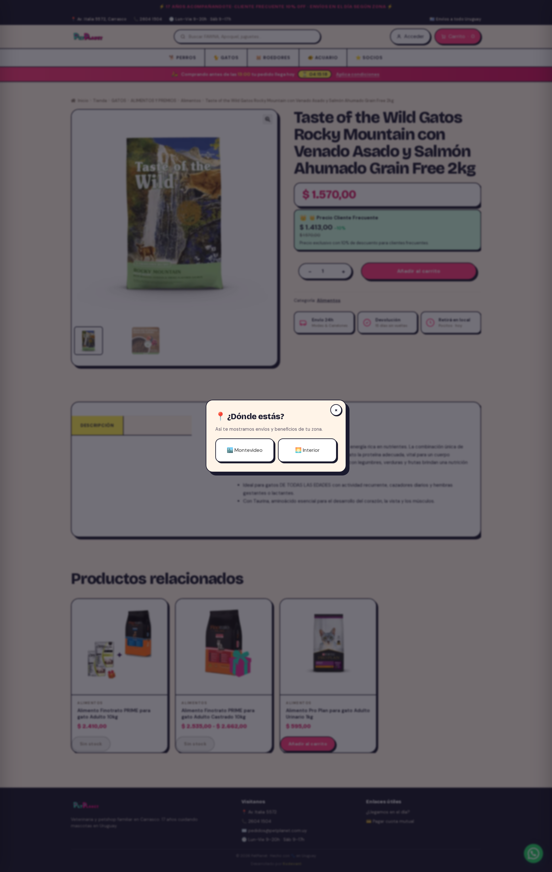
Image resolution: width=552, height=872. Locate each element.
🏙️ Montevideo (245, 450)
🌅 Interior (307, 450)
